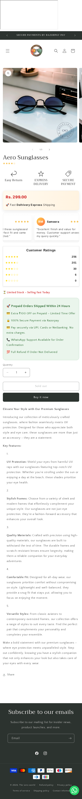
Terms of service (21, 791)
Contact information (63, 791)
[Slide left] (32, 149)
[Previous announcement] (7, 35)
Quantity (8, 364)
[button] (7, 51)
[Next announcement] (75, 35)
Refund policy (46, 785)
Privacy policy (64, 785)
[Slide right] (49, 149)
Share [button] (10, 674)
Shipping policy (41, 791)
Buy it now (41, 397)
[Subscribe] (70, 738)
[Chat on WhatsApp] (74, 790)
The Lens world (27, 785)
